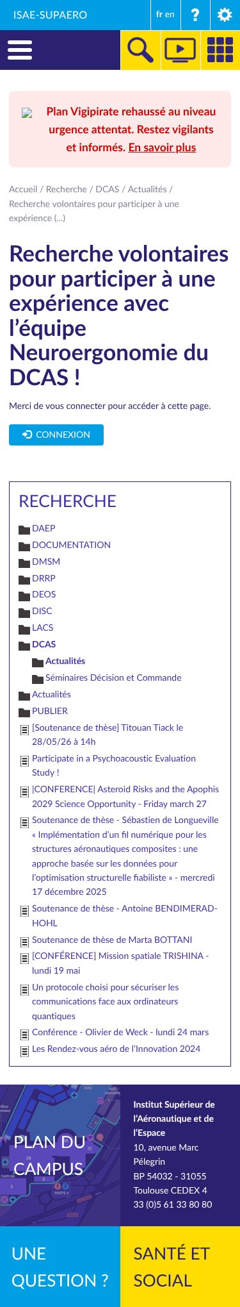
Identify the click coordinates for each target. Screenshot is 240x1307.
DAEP (43, 528)
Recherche (66, 189)
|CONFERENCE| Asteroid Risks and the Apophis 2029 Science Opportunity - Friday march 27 (125, 796)
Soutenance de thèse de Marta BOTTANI (112, 940)
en (170, 14)
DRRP (44, 578)
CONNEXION (60, 435)
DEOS (44, 594)
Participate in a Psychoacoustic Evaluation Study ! (114, 766)
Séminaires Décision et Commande (113, 678)
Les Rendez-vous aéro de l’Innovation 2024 (116, 1049)
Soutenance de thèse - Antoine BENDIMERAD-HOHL (125, 916)
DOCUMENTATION (71, 545)
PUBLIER (50, 711)
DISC (42, 611)
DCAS (107, 189)
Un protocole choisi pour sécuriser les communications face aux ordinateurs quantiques (105, 1001)
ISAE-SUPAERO (50, 15)
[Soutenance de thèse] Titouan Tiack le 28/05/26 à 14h (107, 735)
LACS (42, 628)
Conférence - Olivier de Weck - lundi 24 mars (120, 1032)
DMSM (46, 562)
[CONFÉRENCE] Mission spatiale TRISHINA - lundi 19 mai (120, 963)
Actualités (147, 189)
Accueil (23, 189)
